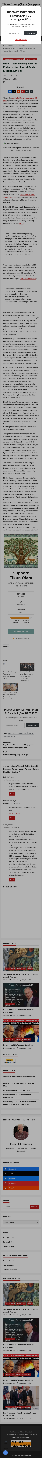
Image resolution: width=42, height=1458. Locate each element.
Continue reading (21, 39)
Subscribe (31, 33)
